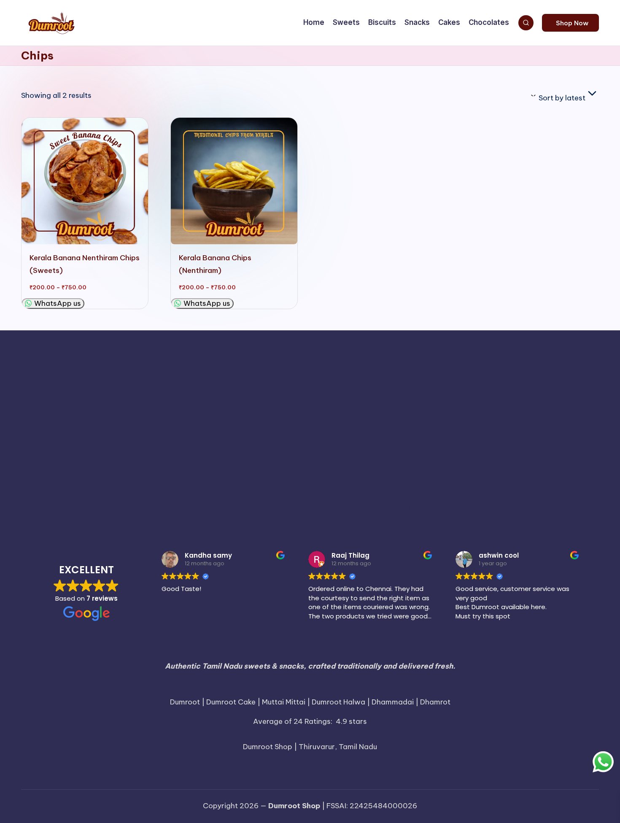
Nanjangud (569, 439)
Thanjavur (529, 471)
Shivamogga (143, 473)
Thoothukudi (137, 491)
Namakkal (526, 437)
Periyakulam (209, 455)
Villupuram (319, 508)
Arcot (170, 380)
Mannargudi (339, 439)
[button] (570, 23)
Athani (227, 380)
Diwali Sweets (427, 401)
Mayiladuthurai (379, 439)
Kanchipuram (495, 419)
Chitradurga (38, 402)
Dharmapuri (274, 401)
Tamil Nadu (454, 472)
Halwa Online (186, 420)
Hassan (249, 421)
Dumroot (479, 401)
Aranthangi (142, 380)
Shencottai (106, 473)
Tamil (418, 472)
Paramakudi (123, 455)
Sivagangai (237, 473)
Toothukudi (547, 491)
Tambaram (389, 473)
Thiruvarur (90, 489)
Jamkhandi (381, 421)
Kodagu (185, 439)
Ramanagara (432, 455)
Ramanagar (395, 455)
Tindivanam (175, 491)
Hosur (355, 421)
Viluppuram (363, 509)
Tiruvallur (427, 489)
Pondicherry (252, 455)
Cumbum (188, 402)
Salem (72, 471)
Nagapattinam (462, 437)
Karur (158, 437)
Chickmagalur (525, 380)
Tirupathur (342, 491)
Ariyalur (197, 379)
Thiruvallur (47, 491)
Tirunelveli (298, 489)
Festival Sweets (87, 419)
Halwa (138, 419)
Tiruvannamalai (490, 489)
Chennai (482, 378)
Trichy (576, 491)
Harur (228, 421)
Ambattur (110, 380)
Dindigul (322, 400)
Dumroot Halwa (549, 399)
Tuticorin (189, 507)
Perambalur (166, 454)
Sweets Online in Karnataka (314, 471)
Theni (570, 472)
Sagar (44, 473)
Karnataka (120, 437)
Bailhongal (275, 380)
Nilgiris (44, 454)
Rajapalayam (357, 455)
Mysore (413, 439)
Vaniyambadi (233, 509)
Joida (450, 421)
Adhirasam (60, 378)
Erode (36, 419)
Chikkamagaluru (569, 380)
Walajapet (466, 509)
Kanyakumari (563, 419)
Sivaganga (191, 471)
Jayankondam (419, 421)
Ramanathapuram (496, 454)
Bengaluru (307, 380)
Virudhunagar (415, 508)
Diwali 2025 (370, 401)
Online (90, 454)
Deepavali (224, 401)
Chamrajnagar (395, 380)
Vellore (272, 507)
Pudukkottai (306, 454)
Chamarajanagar (348, 380)
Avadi (248, 380)
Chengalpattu (438, 380)
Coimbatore (88, 400)
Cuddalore (147, 400)
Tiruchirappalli (232, 489)
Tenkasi (490, 473)
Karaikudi (81, 439)
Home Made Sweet (304, 419)
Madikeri (263, 439)
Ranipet (579, 455)
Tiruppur (380, 490)
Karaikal (50, 438)
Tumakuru (150, 509)
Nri (69, 454)
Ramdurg (553, 455)
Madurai (299, 437)
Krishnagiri (223, 437)
